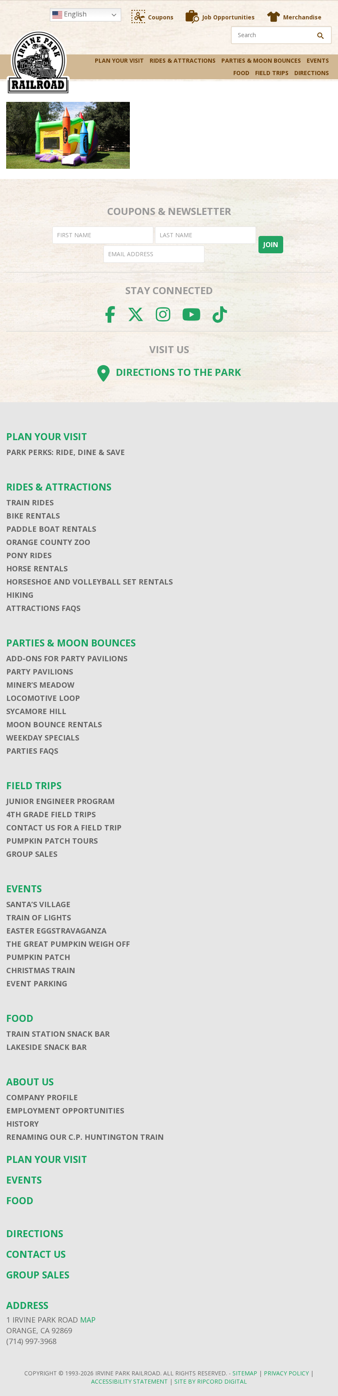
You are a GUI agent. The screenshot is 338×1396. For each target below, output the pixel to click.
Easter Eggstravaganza (56, 931)
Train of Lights (38, 917)
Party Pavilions (39, 672)
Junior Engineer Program (60, 801)
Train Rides (30, 502)
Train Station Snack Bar (58, 1034)
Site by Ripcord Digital (210, 1381)
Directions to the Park (178, 372)
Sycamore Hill (36, 711)
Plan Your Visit (119, 60)
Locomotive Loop (43, 698)
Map (88, 1320)
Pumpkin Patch (38, 957)
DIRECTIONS (311, 73)
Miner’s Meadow (40, 685)
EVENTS (318, 60)
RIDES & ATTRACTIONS (183, 60)
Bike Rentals (33, 516)
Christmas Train (40, 970)
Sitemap (244, 1373)
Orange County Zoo (48, 542)
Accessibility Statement (129, 1381)
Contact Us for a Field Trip (64, 827)
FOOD (241, 73)
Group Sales (31, 854)
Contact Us (36, 1254)
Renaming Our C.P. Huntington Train (85, 1137)
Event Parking (36, 983)
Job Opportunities (228, 17)
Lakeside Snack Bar (46, 1047)
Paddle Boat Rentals (51, 529)
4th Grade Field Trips (51, 814)
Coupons (161, 17)
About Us (30, 1082)
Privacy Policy (286, 1373)
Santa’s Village (38, 904)
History (22, 1124)
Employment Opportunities (65, 1110)
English (74, 14)
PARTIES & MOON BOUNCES (261, 60)
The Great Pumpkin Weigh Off (68, 944)
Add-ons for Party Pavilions (66, 658)
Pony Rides (29, 555)
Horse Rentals (37, 568)
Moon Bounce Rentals (54, 724)
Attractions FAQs (43, 608)
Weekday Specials (42, 738)
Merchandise (302, 17)
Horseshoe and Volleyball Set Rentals (89, 582)
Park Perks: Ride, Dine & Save (65, 452)
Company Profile (42, 1097)
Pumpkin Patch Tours (52, 841)
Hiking (19, 595)
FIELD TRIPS (272, 73)
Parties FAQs (32, 751)
